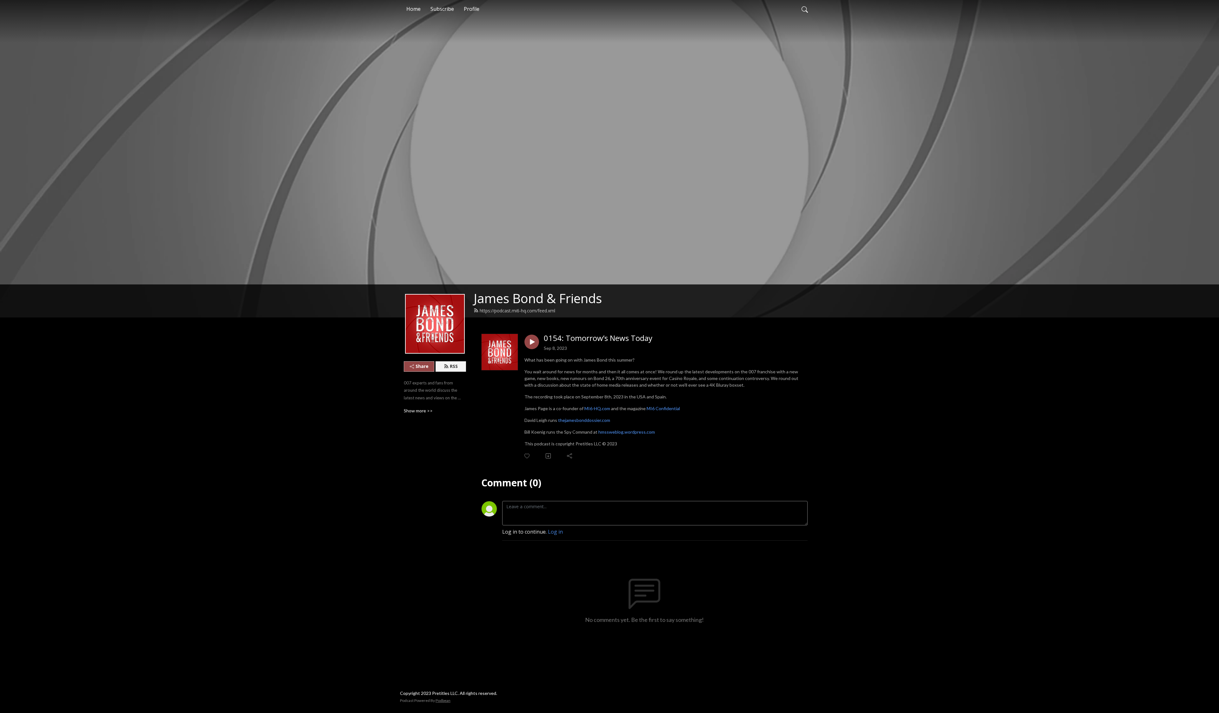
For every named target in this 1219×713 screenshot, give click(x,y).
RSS (454, 366)
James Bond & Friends (538, 298)
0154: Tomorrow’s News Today (598, 338)
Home (413, 8)
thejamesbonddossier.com (584, 420)
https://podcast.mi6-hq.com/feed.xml (517, 311)
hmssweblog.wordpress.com (626, 432)
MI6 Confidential (663, 408)
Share (422, 366)
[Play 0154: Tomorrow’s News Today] (531, 342)
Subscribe (442, 8)
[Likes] (527, 456)
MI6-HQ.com (597, 408)
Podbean (443, 700)
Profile (471, 8)
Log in (555, 531)
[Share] (570, 456)
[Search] (804, 9)
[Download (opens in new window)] (548, 456)
